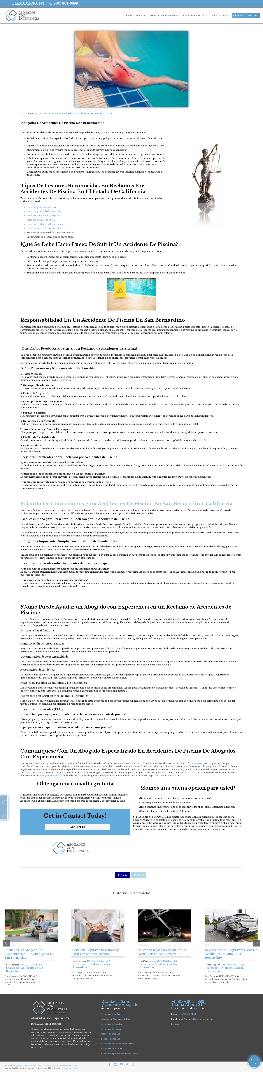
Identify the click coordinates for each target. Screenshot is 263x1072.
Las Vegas (175, 1024)
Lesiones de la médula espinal (43, 215)
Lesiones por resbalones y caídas (45, 211)
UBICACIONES (45, 113)
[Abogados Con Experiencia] (21, 15)
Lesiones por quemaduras (41, 207)
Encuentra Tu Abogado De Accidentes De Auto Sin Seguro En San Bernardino (29, 953)
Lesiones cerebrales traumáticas (44, 228)
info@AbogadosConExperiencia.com (195, 1019)
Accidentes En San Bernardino (95, 113)
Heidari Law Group (70, 1068)
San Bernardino (66, 113)
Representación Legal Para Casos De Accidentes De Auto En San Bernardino (231, 953)
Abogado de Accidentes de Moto (116, 1019)
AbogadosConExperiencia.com (27, 1066)
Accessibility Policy (69, 1066)
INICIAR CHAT (240, 1041)
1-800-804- (196, 763)
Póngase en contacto (51, 775)
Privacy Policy (51, 1066)
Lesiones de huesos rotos (40, 220)
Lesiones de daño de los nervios (44, 224)
